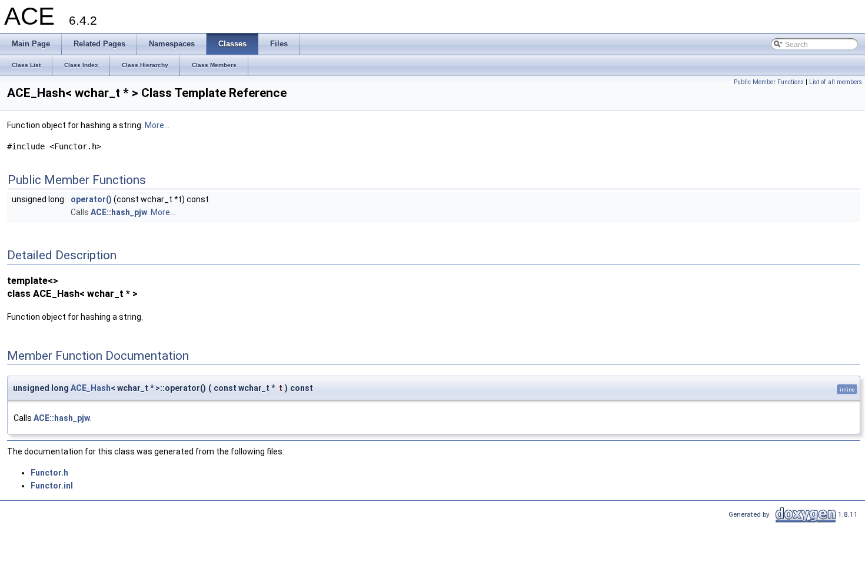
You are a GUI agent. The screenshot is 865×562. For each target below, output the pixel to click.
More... (157, 125)
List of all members (835, 82)
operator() (91, 199)
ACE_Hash (91, 388)
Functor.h (49, 472)
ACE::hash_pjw (119, 212)
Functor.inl (52, 485)
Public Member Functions (769, 82)
